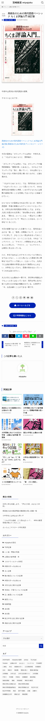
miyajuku (22, 376)
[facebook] (13, 297)
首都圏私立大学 (7, 694)
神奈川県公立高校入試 (9, 684)
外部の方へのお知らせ (13, 580)
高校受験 (25, 694)
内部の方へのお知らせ (13, 566)
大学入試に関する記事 (13, 585)
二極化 (5, 666)
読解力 (35, 691)
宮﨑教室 (25, 677)
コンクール (30, 663)
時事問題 (8, 604)
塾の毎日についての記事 (14, 576)
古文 (4, 670)
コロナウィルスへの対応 (14, 561)
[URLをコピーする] (40, 336)
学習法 (18, 677)
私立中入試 (34, 687)
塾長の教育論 (34, 670)
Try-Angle (33, 660)
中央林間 (39, 663)
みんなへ (22, 663)
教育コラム (9, 599)
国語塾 (16, 670)
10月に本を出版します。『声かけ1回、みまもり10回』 (21, 505)
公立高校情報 (29, 666)
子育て (5, 677)
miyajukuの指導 (17, 660)
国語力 (10, 670)
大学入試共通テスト (24, 673)
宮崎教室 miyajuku (23, 3)
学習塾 (11, 677)
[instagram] (20, 297)
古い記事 (8, 571)
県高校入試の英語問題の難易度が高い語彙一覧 (20, 511)
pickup (26, 660)
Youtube (5, 663)
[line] (24, 297)
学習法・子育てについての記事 (16, 590)
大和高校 (5, 673)
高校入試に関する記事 (13, 623)
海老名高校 (6, 680)
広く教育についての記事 (14, 595)
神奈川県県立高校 (23, 684)
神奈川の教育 (29, 680)
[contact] (31, 297)
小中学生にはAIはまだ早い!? (13, 516)
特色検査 (19, 680)
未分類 (7, 609)
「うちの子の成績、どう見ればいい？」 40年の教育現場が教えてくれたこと (22, 522)
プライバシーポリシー (22, 709)
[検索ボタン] (42, 2)
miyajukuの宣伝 (10, 542)
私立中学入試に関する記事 (14, 618)
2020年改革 (6, 660)
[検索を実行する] (41, 646)
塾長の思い (24, 670)
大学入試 (13, 673)
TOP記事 (8, 547)
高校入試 (17, 694)
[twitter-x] (17, 297)
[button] (5, 336)
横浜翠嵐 (32, 677)
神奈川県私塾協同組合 (9, 687)
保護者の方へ (18, 666)
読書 (29, 691)
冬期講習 (38, 666)
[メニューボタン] (2, 2)
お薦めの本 (13, 663)
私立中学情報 (6, 691)
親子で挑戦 (21, 691)
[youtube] (28, 297)
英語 (14, 691)
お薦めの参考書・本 (9, 20)
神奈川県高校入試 (23, 687)
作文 (10, 666)
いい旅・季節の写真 (12, 552)
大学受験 (35, 673)
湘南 (13, 680)
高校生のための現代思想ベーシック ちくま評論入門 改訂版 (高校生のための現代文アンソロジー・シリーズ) (22, 144)
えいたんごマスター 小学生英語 (14, 527)
